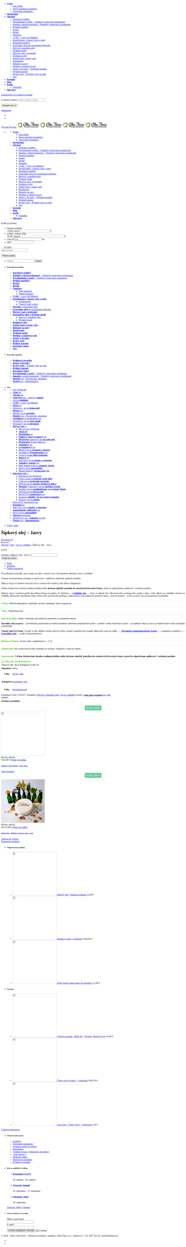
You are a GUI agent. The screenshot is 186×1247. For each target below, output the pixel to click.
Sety (21, 205)
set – (26, 520)
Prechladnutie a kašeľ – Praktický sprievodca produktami (45, 150)
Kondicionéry (25, 301)
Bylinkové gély (26, 184)
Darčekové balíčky (27, 147)
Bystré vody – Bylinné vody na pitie (35, 202)
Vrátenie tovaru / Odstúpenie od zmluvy (31, 1152)
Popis (9, 563)
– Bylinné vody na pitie (30, 365)
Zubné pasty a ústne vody (30, 187)
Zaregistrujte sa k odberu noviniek (16, 95)
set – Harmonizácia (25, 381)
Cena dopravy (19, 1154)
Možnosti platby (20, 1157)
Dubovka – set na (26, 408)
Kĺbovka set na (38, 484)
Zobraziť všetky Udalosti (18, 1207)
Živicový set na (29, 499)
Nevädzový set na (27, 421)
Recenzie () (7, 539)
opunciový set (37, 439)
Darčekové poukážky (22, 1159)
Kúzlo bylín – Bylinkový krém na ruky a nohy (17, 833)
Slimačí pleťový (34, 471)
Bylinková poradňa (21, 1162)
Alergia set (6, 839)
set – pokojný (28, 397)
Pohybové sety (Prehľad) (30, 476)
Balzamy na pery (26, 192)
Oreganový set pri (26, 424)
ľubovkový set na (39, 486)
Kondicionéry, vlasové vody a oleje (35, 168)
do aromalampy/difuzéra (32, 309)
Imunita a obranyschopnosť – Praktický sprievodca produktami (47, 153)
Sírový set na (31, 468)
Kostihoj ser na (42, 489)
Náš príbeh (24, 134)
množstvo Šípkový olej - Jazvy (15, 555)
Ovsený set (33, 455)
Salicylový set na (35, 460)
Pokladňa (23, 215)
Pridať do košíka (9, 558)
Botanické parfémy (27, 171)
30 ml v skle (17, 674)
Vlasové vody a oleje (28, 304)
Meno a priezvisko (15, 1219)
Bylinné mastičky (27, 155)
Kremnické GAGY (22, 1174)
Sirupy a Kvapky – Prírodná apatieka (36, 197)
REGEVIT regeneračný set (25, 502)
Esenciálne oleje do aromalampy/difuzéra (37, 174)
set (17, 392)
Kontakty (17, 1141)
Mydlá (22, 161)
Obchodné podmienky (29, 140)
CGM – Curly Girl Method (31, 166)
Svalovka (39, 497)
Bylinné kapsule (26, 200)
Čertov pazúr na (35, 478)
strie (109, 695)
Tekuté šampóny (26, 293)
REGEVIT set (32, 494)
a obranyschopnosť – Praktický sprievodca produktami (42, 376)
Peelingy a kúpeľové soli (30, 195)
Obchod (5, 545)
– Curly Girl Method (25, 296)
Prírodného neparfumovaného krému (139, 631)
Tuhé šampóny (25, 291)
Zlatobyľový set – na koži (29, 518)
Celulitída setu (79, 593)
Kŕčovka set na (31, 492)
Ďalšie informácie (15, 568)
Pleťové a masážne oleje (30, 176)
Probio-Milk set (32, 442)
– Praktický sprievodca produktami (43, 275)
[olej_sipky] (13, 525)
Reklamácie (18, 1149)
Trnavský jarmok (21, 1185)
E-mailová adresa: (9, 100)
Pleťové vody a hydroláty (30, 181)
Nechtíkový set (33, 452)
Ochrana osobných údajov (25, 1146)
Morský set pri (24, 413)
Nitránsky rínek (20, 1197)
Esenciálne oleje (9, 633)
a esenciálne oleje (25, 307)
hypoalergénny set (27, 418)
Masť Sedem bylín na (36, 465)
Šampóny (23, 163)
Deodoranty (24, 189)
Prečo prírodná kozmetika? (31, 137)
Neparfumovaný (19, 689)
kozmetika (22, 515)
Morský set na (34, 450)
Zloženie (11, 566)
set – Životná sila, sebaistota (30, 379)
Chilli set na (34, 481)
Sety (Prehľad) (19, 390)
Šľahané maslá (25, 179)
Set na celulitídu (23, 545)
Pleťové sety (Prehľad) (29, 429)
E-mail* (10, 1224)
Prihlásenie (6, 110)
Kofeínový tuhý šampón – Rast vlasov (14, 766)
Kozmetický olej (19, 681)
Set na (20, 400)
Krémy (22, 158)
